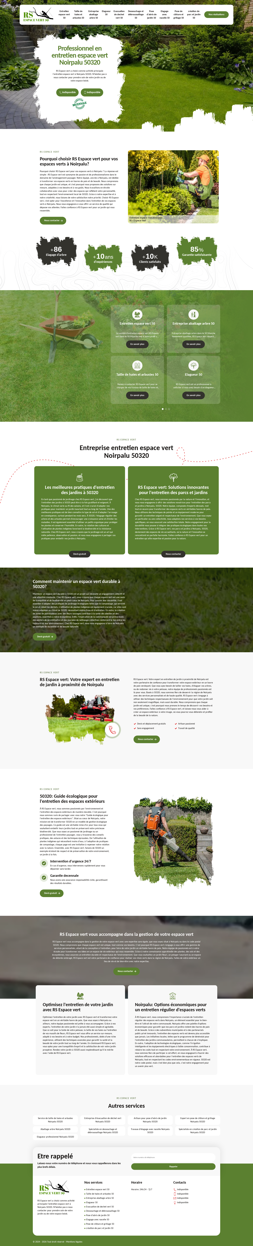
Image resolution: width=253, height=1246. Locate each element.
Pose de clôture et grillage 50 (178, 14)
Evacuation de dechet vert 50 (119, 14)
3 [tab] (169, 409)
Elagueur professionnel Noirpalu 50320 (55, 1137)
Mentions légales (74, 1242)
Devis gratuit (79, 554)
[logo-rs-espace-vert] (38, 14)
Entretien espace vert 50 (64, 14)
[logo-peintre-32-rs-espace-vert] (54, 1194)
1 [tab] (163, 409)
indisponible (69, 92)
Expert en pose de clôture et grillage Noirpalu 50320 (197, 1120)
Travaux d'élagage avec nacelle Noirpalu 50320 (150, 1131)
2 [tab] (166, 409)
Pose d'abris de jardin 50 (152, 14)
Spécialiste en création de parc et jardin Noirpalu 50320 (198, 1131)
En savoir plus (137, 344)
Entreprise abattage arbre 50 (93, 14)
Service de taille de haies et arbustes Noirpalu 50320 (55, 1120)
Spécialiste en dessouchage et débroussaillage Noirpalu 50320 (103, 1131)
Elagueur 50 (106, 13)
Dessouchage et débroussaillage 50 (136, 14)
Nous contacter (52, 220)
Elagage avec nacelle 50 (165, 14)
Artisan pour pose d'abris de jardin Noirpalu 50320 (150, 1120)
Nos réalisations (216, 14)
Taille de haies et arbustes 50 (78, 14)
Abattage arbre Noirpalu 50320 (55, 1129)
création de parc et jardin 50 (194, 14)
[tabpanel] (136, 354)
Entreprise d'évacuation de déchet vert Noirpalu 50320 (102, 1120)
